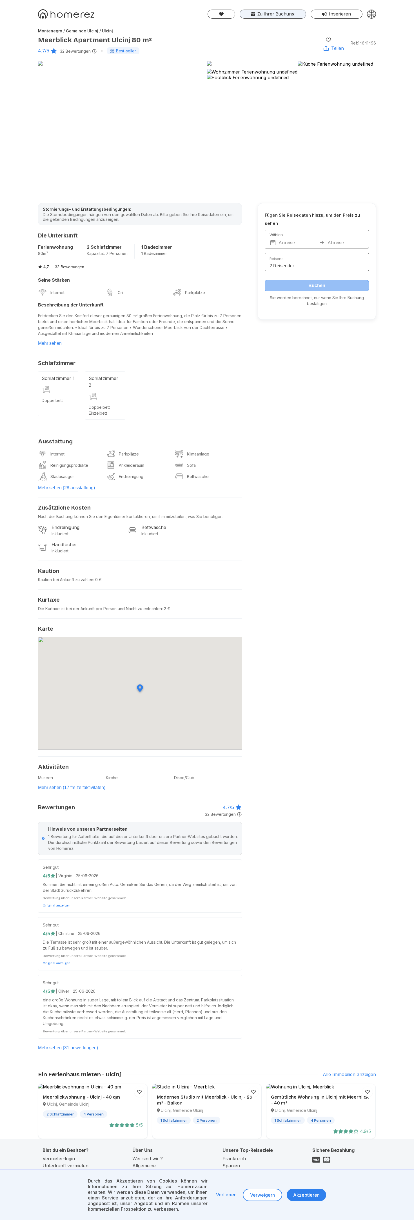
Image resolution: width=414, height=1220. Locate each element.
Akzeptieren (306, 1195)
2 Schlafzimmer (104, 247)
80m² (43, 253)
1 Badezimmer (156, 247)
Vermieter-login (59, 1158)
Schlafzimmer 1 (58, 378)
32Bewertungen (75, 51)
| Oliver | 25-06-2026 (75, 991)
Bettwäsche (198, 476)
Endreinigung (131, 476)
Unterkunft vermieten (65, 1165)
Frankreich (234, 1158)
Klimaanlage (198, 454)
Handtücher (64, 544)
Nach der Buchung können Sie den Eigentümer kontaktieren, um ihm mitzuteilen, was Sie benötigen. (130, 516)
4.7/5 (43, 51)
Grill (121, 292)
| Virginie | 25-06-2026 (77, 875)
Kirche (112, 777)
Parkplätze (195, 292)
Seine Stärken (54, 280)
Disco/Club (184, 777)
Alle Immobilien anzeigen (349, 1074)
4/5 (46, 876)
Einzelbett (98, 413)
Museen (45, 777)
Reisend (277, 258)
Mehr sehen (50, 343)
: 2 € (166, 608)
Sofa (191, 465)
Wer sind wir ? (147, 1158)
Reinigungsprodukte (69, 465)
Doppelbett (52, 400)
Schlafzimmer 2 (103, 381)
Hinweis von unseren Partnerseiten (88, 829)
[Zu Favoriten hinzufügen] (328, 40)
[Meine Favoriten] (221, 14)
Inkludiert (60, 533)
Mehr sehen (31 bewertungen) (68, 1047)
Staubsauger (62, 476)
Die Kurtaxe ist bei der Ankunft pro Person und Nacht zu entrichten (100, 608)
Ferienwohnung (55, 247)
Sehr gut (51, 867)
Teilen (337, 48)
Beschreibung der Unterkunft (71, 305)
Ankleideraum (131, 465)
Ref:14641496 (363, 43)
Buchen (316, 285)
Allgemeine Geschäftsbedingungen (156, 1168)
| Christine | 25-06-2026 (78, 933)
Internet (57, 292)
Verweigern (262, 1195)
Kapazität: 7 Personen (107, 253)
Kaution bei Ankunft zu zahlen (65, 579)
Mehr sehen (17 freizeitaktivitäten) (71, 787)
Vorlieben (226, 1194)
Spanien (231, 1165)
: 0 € (97, 579)
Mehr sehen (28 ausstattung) (66, 487)
